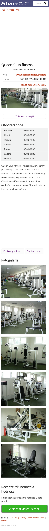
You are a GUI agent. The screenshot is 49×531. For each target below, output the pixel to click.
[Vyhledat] (45, 3)
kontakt (4, 520)
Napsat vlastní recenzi (25, 509)
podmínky (22, 518)
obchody (13, 518)
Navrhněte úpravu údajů (33, 84)
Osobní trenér (34, 251)
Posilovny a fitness (12, 251)
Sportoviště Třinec (11, 9)
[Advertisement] (24, 36)
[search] (39, 4)
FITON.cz (4, 518)
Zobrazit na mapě (25, 116)
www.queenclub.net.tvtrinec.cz (31, 74)
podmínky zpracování (36, 518)
